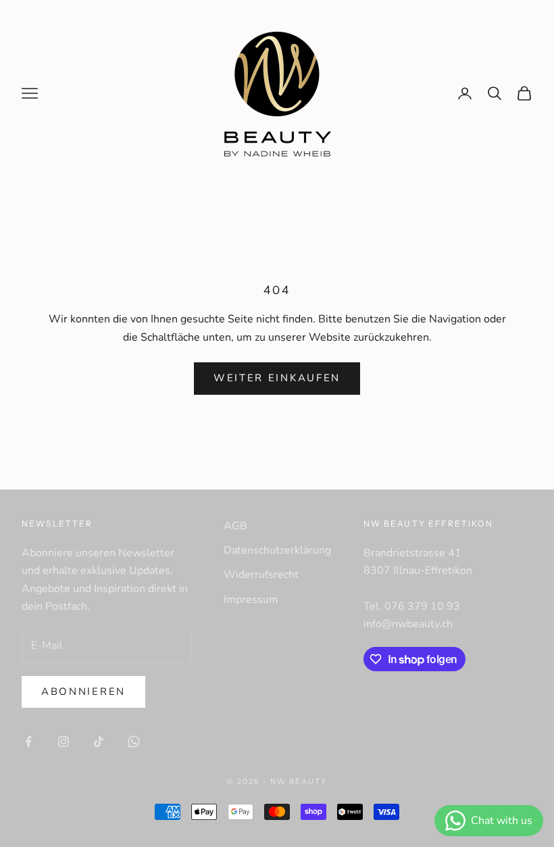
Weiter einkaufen (277, 378)
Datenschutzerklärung (277, 550)
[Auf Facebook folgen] (28, 741)
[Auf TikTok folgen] (98, 741)
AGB (235, 525)
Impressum (251, 599)
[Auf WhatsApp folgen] (134, 741)
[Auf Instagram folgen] (63, 741)
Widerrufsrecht (261, 574)
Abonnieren (83, 691)
